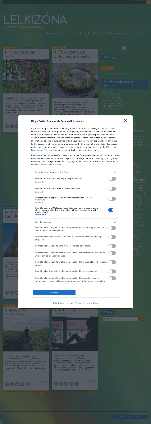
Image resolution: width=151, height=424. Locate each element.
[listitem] (75, 172)
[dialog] (75, 212)
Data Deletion (58, 303)
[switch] (112, 179)
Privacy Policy (92, 303)
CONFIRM (54, 292)
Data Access (75, 303)
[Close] (126, 121)
